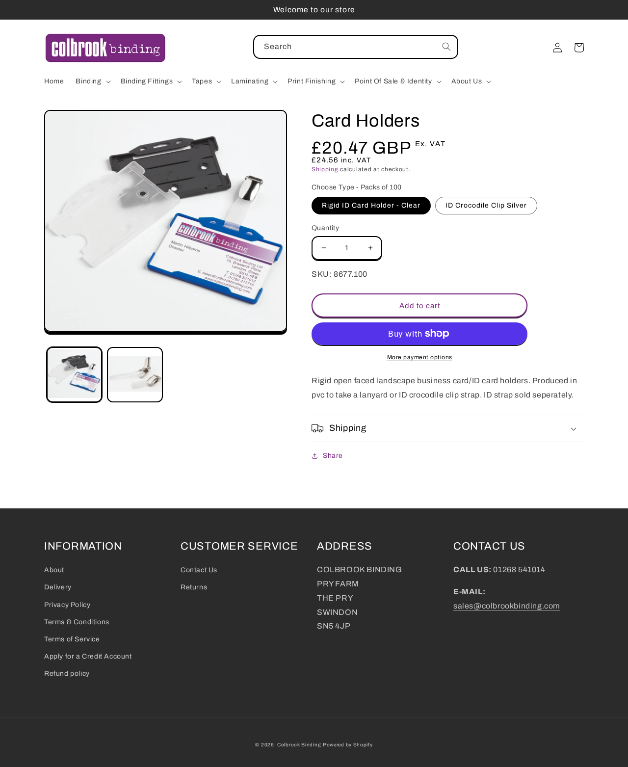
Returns (194, 587)
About (54, 570)
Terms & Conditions (76, 622)
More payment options (419, 357)
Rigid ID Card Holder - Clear (371, 205)
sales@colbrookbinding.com (506, 606)
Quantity (325, 228)
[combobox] (355, 47)
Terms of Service (72, 639)
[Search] (446, 46)
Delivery (58, 587)
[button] (92, 81)
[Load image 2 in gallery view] (134, 374)
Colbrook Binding (299, 744)
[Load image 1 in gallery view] (74, 374)
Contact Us (199, 570)
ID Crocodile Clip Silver (486, 205)
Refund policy (67, 673)
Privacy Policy (67, 604)
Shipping (325, 169)
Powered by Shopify (348, 744)
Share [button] (333, 455)
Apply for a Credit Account (88, 656)
